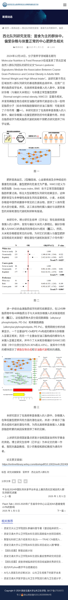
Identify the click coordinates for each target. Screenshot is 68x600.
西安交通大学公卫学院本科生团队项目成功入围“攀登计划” (34, 545)
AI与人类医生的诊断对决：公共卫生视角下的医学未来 (32, 572)
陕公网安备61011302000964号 (38, 595)
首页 (7, 28)
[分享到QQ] (14, 481)
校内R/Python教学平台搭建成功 (20, 567)
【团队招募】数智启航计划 (18, 550)
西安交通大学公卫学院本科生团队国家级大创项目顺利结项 (35, 533)
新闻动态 (15, 28)
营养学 (26, 472)
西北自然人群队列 (40, 472)
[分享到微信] (20, 481)
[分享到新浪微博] (26, 481)
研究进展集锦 (14, 472)
